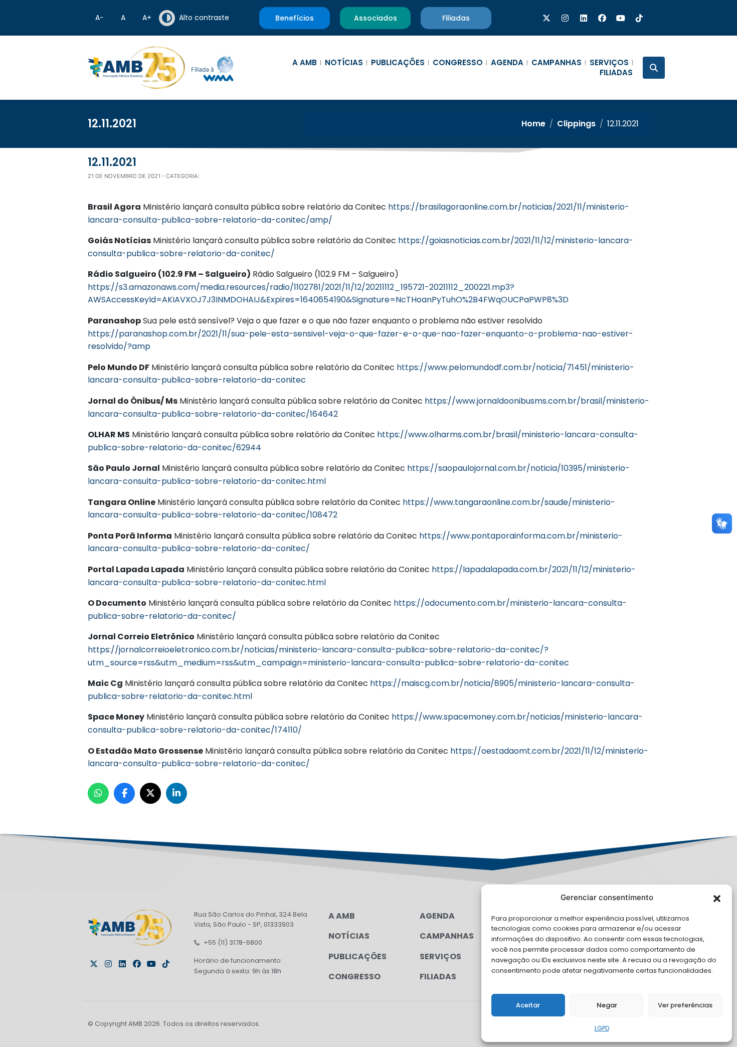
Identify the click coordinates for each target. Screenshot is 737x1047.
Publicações (398, 63)
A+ (146, 18)
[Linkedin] (584, 18)
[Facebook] (602, 18)
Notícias (344, 63)
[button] (717, 898)
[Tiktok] (639, 18)
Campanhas (556, 63)
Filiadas (616, 73)
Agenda (507, 63)
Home (533, 123)
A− (99, 18)
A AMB (304, 63)
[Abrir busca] (654, 68)
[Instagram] (565, 18)
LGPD (602, 1028)
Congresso (458, 63)
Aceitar (528, 1005)
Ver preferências (685, 1005)
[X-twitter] (546, 18)
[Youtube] (621, 18)
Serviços (609, 63)
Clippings (576, 123)
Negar (607, 1005)
